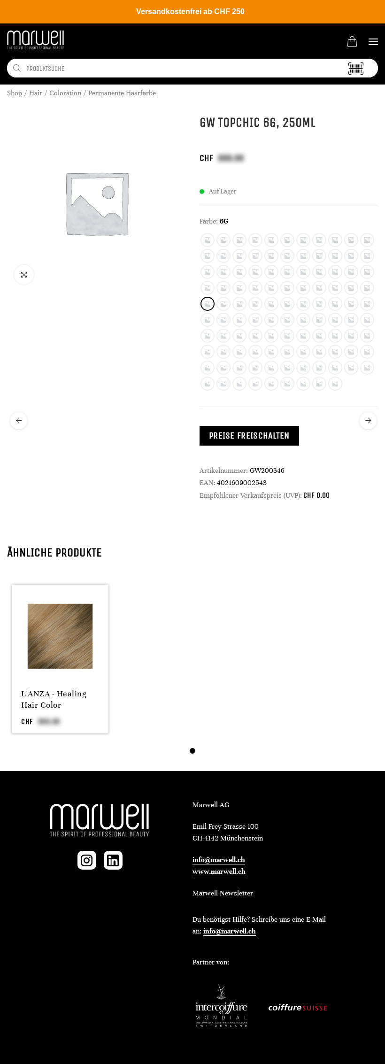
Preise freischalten (249, 435)
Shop (14, 93)
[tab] (192, 751)
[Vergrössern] (24, 275)
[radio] (207, 240)
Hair (35, 93)
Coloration (65, 93)
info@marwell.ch (218, 860)
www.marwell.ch (219, 871)
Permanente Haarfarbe (122, 93)
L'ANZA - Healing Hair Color (53, 699)
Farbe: (209, 221)
